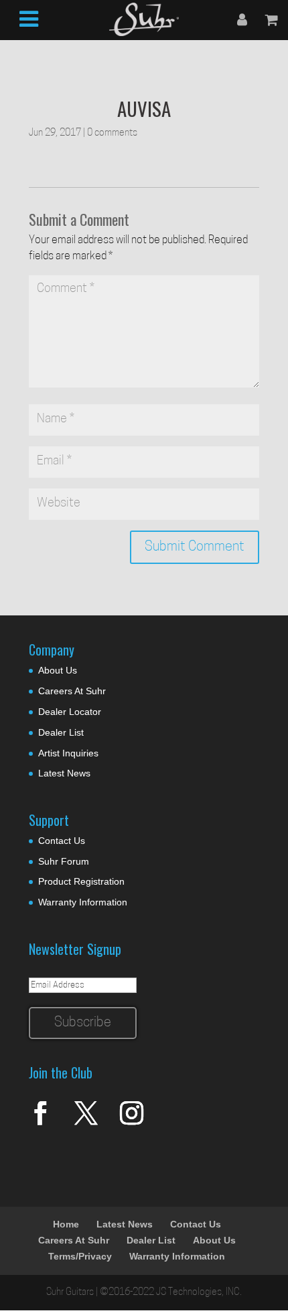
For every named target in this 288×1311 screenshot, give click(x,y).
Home (66, 1224)
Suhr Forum (63, 861)
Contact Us (61, 840)
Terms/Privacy (80, 1256)
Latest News (64, 773)
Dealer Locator (69, 711)
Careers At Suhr (72, 691)
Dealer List (61, 732)
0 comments (112, 133)
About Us (57, 670)
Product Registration (81, 881)
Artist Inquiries (68, 753)
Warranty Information (82, 902)
